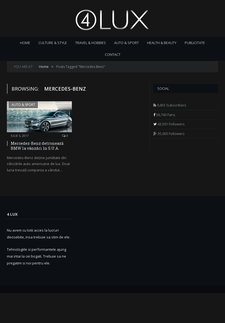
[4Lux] (112, 18)
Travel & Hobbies (90, 42)
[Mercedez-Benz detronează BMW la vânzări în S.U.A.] (39, 118)
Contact (112, 54)
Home (25, 42)
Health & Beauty (161, 42)
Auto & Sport (126, 42)
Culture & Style (52, 42)
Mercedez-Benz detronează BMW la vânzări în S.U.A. (37, 146)
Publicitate (195, 42)
